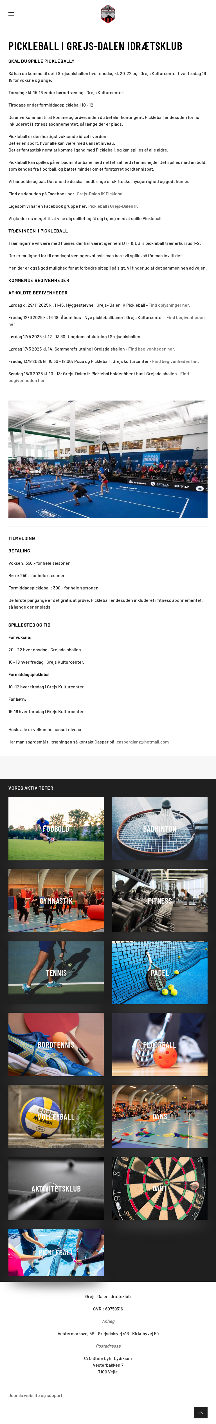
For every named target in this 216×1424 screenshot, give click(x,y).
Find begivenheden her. (151, 348)
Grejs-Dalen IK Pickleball (101, 193)
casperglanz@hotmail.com (143, 741)
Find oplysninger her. (169, 305)
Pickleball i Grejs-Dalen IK (113, 206)
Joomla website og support (35, 1395)
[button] (11, 14)
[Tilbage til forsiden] (108, 14)
